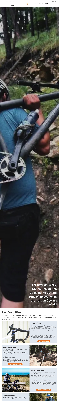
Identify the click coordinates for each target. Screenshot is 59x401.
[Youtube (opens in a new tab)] (55, 1)
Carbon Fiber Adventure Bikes (44, 389)
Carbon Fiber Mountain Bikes (15, 364)
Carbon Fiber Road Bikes (44, 341)
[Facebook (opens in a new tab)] (52, 1)
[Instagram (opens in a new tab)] (54, 1)
